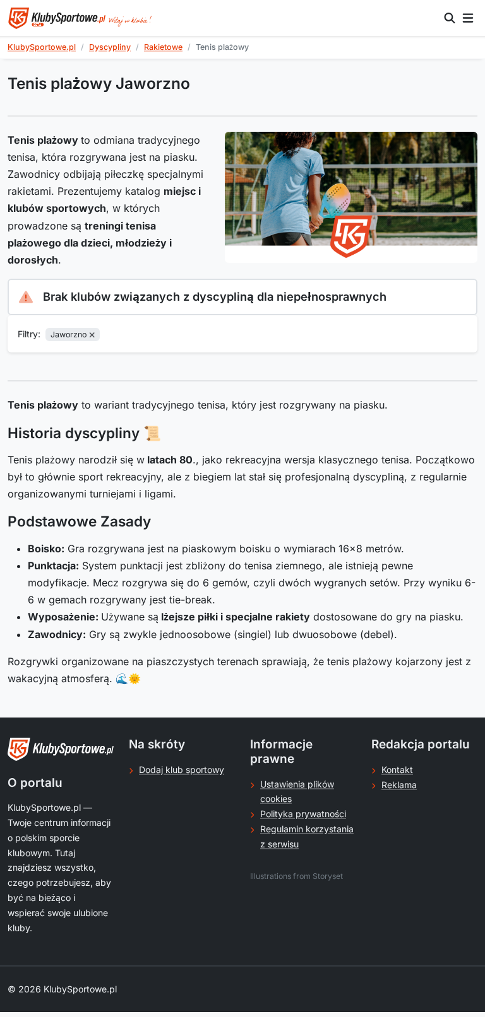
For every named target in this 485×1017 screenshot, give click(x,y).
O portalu (35, 783)
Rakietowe (163, 47)
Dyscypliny (110, 47)
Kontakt (397, 769)
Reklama (399, 784)
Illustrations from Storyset (296, 876)
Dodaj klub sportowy (181, 769)
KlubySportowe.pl (42, 47)
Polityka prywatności (303, 813)
